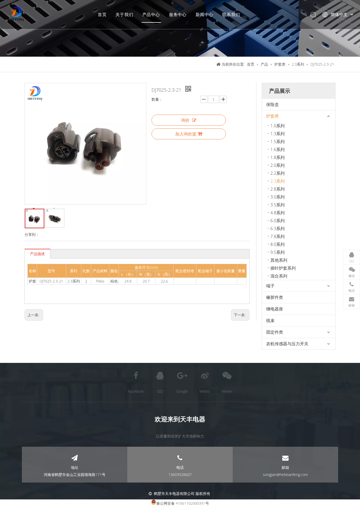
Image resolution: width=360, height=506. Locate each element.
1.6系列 (277, 149)
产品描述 (37, 253)
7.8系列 (277, 236)
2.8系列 (277, 189)
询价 (185, 120)
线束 (270, 320)
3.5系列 (277, 205)
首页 (102, 14)
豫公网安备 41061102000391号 (182, 503)
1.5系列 (277, 141)
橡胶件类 (274, 297)
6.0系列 (277, 220)
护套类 (272, 116)
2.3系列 (277, 181)
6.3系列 (277, 228)
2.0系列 (277, 165)
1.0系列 (277, 126)
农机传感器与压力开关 (287, 344)
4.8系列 (277, 213)
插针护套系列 (283, 268)
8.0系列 (277, 244)
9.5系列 (277, 252)
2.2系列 (277, 173)
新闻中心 (204, 14)
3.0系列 (277, 197)
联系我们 (231, 14)
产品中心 (151, 14)
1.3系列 (277, 134)
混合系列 (278, 276)
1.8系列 (277, 157)
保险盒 (272, 104)
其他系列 (278, 260)
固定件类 (274, 332)
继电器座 (274, 309)
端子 (270, 286)
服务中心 (178, 14)
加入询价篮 (185, 134)
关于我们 (124, 14)
